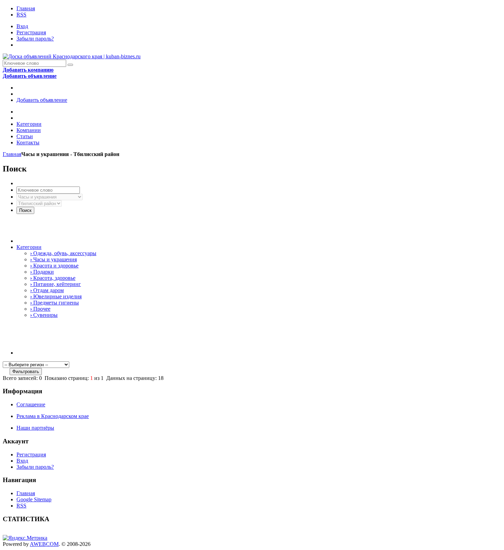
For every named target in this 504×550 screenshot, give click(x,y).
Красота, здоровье (52, 278)
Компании (28, 130)
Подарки (42, 272)
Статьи (24, 136)
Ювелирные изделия (56, 296)
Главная (25, 8)
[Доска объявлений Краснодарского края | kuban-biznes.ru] (72, 56)
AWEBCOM (44, 544)
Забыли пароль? (35, 38)
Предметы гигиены (54, 303)
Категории (28, 124)
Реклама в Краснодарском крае (52, 416)
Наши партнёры (35, 428)
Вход (22, 26)
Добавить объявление (41, 100)
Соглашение (30, 404)
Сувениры (44, 315)
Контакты (27, 142)
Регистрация (31, 32)
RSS (21, 14)
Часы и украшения (53, 259)
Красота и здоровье (54, 265)
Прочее (40, 309)
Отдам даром (47, 290)
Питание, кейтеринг (55, 284)
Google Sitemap (33, 499)
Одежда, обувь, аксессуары (63, 253)
